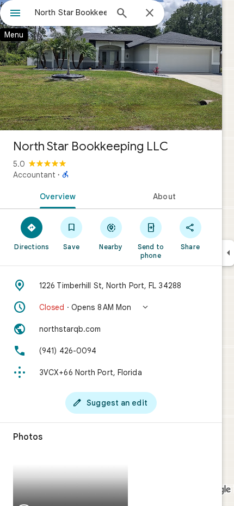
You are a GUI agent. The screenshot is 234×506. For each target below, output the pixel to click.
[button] (111, 307)
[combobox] (71, 12)
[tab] (55, 195)
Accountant (34, 175)
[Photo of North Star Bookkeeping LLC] (111, 65)
